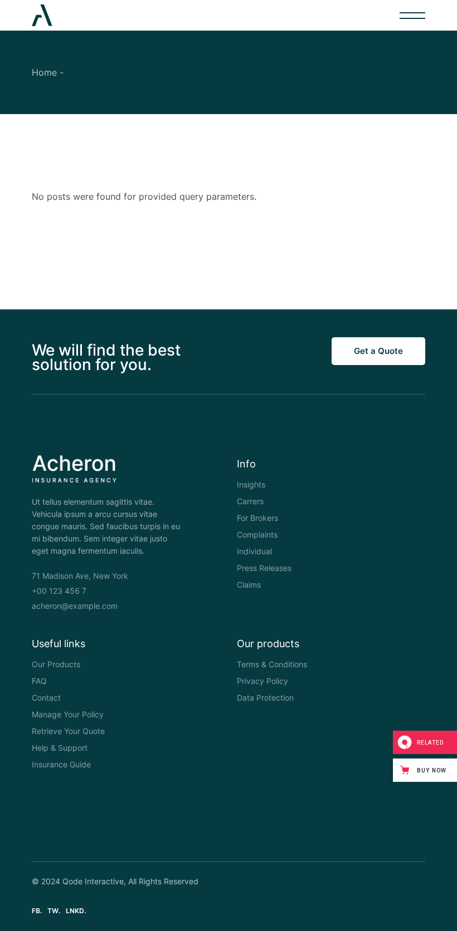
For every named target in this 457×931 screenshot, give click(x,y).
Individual (254, 551)
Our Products (56, 664)
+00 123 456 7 (59, 590)
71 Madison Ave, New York (80, 575)
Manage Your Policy (68, 714)
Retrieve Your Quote (68, 731)
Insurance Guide (61, 764)
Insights (251, 484)
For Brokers (257, 518)
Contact (46, 697)
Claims (249, 584)
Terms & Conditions (272, 664)
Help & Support (59, 747)
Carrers (250, 501)
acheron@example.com (75, 605)
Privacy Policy (262, 681)
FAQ (39, 681)
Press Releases (264, 568)
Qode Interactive (93, 881)
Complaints (257, 534)
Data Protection (265, 697)
